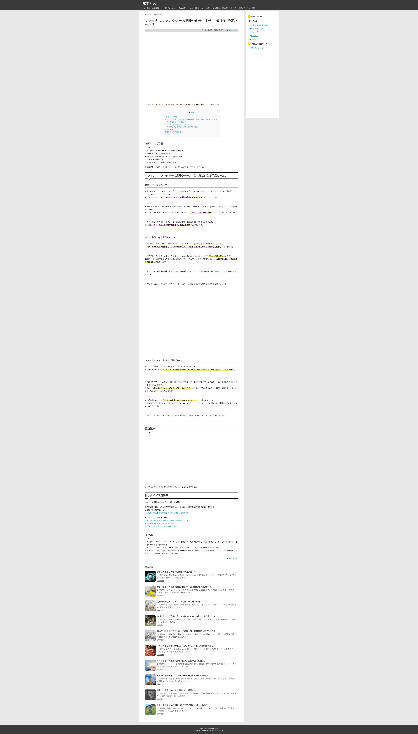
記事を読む (160, 581)
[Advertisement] (191, 67)
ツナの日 (254, 32)
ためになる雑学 (194, 8)
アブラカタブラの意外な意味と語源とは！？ (176, 572)
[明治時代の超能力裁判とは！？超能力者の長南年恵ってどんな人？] (150, 637)
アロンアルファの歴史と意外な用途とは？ (161, 526)
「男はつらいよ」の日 (260, 25)
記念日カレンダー (258, 48)
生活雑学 (242, 8)
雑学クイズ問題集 (153, 8)
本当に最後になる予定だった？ (180, 124)
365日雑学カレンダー (169, 8)
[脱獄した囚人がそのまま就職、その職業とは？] (150, 696)
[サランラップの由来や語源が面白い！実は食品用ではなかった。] (150, 592)
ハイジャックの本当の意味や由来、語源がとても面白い (181, 661)
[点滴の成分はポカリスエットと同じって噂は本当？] (150, 607)
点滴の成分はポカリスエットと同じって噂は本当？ (179, 601)
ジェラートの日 (257, 28)
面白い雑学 (182, 8)
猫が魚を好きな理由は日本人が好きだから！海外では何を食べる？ (186, 616)
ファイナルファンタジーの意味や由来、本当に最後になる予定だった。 (191, 119)
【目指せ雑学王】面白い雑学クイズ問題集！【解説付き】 (167, 513)
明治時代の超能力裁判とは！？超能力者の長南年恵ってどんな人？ (186, 631)
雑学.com (206, 730)
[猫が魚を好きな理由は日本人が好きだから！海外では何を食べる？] (150, 622)
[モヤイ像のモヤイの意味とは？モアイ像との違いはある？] (150, 711)
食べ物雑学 (216, 8)
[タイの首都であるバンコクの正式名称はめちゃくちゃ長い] (150, 681)
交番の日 (254, 39)
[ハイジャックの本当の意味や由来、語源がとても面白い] (150, 666)
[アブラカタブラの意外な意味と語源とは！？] (150, 578)
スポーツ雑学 (206, 8)
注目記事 (169, 129)
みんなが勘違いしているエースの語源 (159, 523)
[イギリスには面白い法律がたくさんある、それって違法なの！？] (150, 652)
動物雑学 (225, 8)
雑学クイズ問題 (171, 117)
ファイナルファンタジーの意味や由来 (182, 127)
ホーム (143, 8)
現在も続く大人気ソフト (177, 122)
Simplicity (215, 728)
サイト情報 (251, 8)
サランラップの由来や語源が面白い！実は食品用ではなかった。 (185, 587)
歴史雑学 (234, 8)
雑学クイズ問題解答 (173, 132)
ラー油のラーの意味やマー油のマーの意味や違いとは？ (166, 520)
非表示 (193, 112)
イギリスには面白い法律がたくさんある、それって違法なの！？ (185, 646)
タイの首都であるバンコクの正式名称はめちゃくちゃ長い (182, 675)
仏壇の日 (254, 36)
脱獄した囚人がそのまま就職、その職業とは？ (177, 690)
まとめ (168, 134)
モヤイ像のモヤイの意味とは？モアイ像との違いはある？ (182, 705)
